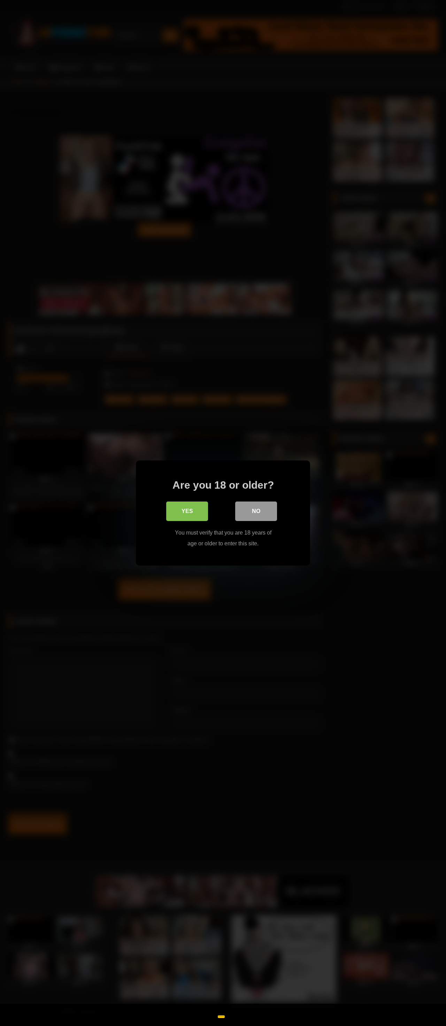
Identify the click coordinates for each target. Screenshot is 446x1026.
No (256, 511)
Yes (187, 511)
